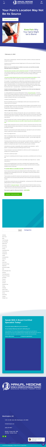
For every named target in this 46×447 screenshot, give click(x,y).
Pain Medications (5, 274)
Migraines (4, 265)
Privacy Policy (23, 445)
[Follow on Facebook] (3, 436)
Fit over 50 (4, 247)
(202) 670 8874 (17, 336)
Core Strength (5, 240)
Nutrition (4, 272)
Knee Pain (4, 262)
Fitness (3, 248)
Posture (4, 279)
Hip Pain (4, 259)
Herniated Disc (5, 257)
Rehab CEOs (10, 445)
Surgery (4, 296)
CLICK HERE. (27, 190)
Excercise (4, 245)
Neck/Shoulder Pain (6, 270)
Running (4, 281)
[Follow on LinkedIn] (5, 436)
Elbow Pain (4, 243)
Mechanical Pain (5, 264)
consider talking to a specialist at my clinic (15, 168)
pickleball (4, 277)
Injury (3, 260)
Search (20, 230)
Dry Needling (5, 242)
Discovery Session (15, 185)
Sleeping (4, 287)
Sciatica (4, 282)
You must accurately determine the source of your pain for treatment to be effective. (20, 77)
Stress (3, 293)
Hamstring (4, 252)
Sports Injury (5, 289)
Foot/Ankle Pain (5, 250)
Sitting (3, 286)
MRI (3, 269)
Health (3, 255)
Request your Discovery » (13, 194)
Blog (3, 238)
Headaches (4, 253)
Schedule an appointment (10, 19)
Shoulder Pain (5, 284)
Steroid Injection (5, 291)
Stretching (4, 294)
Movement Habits (6, 267)
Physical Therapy (6, 276)
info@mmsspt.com (9, 423)
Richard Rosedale (31, 93)
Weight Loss (4, 298)
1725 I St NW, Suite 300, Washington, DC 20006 (16, 420)
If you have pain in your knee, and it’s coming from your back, (16, 70)
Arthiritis (4, 235)
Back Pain (4, 236)
